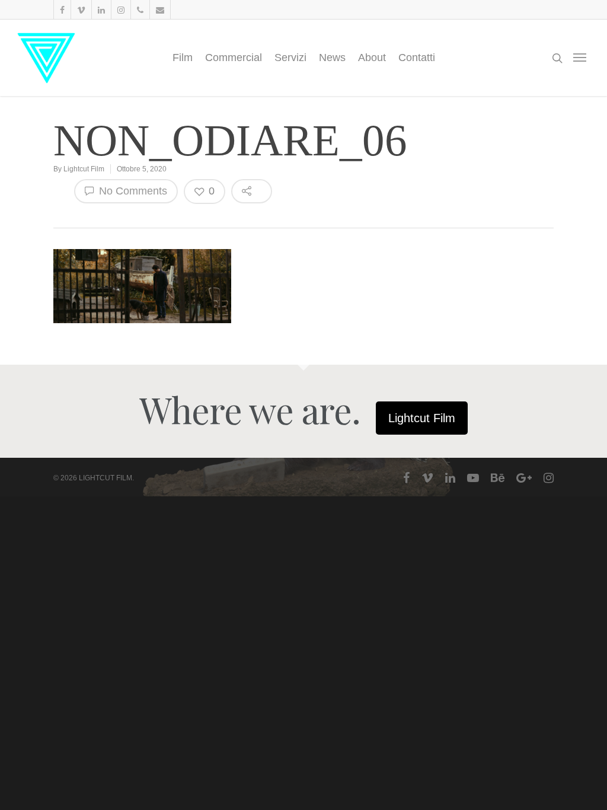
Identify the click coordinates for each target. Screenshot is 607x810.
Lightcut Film (83, 169)
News (332, 57)
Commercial (233, 57)
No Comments (131, 191)
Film (182, 57)
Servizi (290, 57)
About (372, 57)
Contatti (416, 57)
